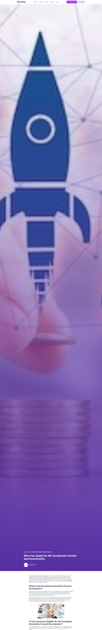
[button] (35, 2)
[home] (21, 2)
